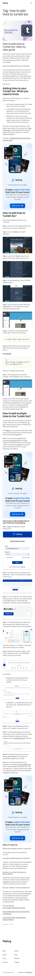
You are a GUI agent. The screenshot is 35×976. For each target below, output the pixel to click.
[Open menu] (31, 3)
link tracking (13, 441)
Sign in (9, 527)
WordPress (29, 972)
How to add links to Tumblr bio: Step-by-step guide (15, 46)
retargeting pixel (19, 738)
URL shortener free (25, 764)
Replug (5, 3)
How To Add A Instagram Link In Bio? (14, 908)
